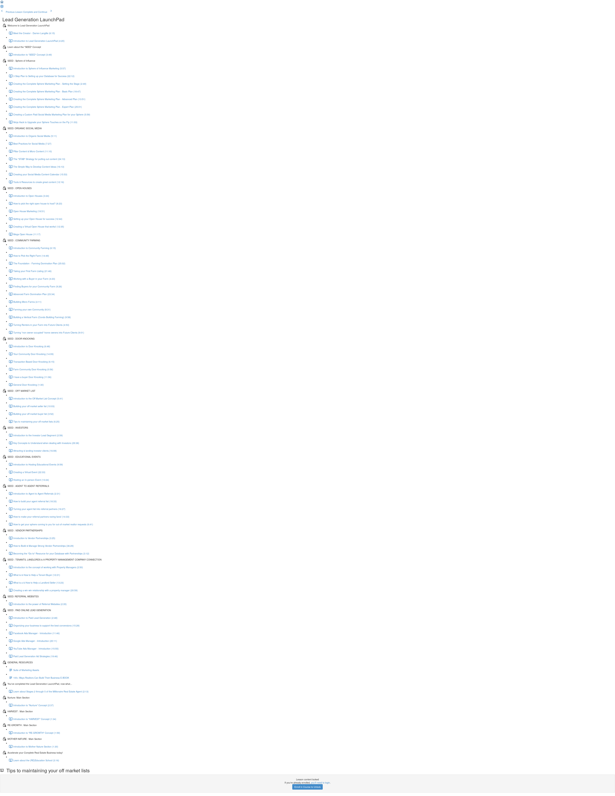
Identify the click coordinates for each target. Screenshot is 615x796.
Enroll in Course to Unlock (307, 786)
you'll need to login (320, 782)
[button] (2, 2)
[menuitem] (2, 7)
